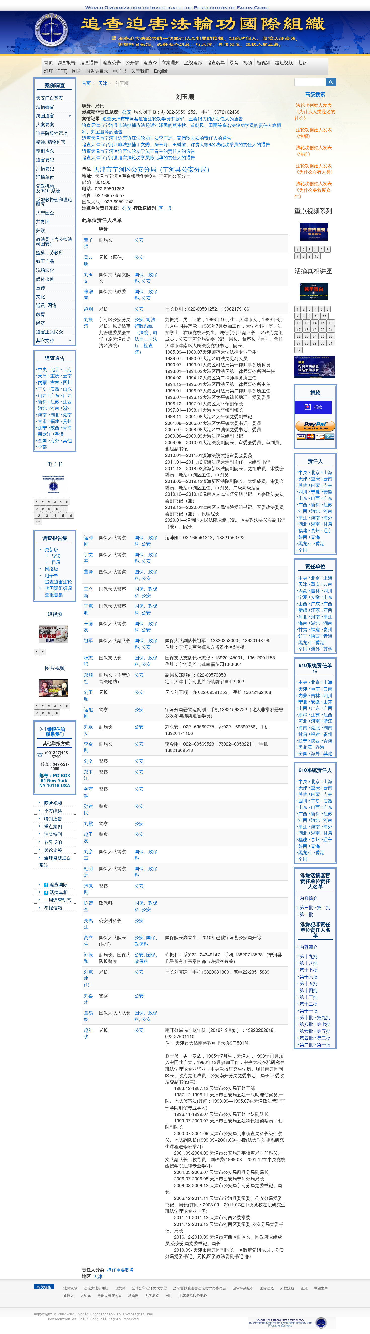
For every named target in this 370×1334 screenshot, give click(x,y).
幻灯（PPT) (56, 70)
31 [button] (331, 343)
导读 (56, 555)
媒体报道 (45, 278)
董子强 (88, 242)
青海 (67, 427)
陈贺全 (88, 905)
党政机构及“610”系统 (48, 188)
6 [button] (67, 501)
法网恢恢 (70, 1287)
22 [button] (299, 336)
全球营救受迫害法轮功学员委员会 (199, 1287)
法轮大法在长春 (109, 1295)
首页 (48, 62)
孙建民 (88, 809)
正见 (304, 1287)
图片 (76, 70)
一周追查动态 (57, 899)
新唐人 (68, 1295)
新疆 (42, 401)
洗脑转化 (45, 269)
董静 (88, 571)
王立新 (88, 591)
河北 (42, 408)
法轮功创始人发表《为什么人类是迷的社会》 (314, 111)
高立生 (88, 940)
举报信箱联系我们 (55, 731)
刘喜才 (88, 998)
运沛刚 (88, 540)
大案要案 (45, 124)
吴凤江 (88, 923)
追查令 (150, 62)
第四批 (306, 1037)
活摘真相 (58, 892)
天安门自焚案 (49, 97)
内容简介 (309, 898)
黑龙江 (44, 434)
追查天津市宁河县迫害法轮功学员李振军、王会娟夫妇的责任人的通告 (172, 118)
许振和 (88, 957)
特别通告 (53, 818)
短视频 (263, 62)
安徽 (54, 388)
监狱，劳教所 (49, 252)
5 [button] (61, 501)
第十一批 (309, 1010)
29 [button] (315, 343)
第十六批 (309, 976)
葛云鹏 (88, 260)
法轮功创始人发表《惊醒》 (313, 132)
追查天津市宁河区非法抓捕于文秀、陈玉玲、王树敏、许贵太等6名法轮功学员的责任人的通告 (176, 144)
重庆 (54, 375)
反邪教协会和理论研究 (54, 201)
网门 (168, 1295)
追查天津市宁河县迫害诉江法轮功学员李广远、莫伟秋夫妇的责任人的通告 (156, 137)
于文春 (88, 557)
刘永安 (88, 729)
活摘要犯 (45, 168)
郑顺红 (88, 677)
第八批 (306, 1024)
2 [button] (43, 501)
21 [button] (331, 329)
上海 (67, 369)
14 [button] (54, 515)
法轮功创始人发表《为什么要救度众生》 (313, 189)
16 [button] (70, 515)
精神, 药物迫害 (51, 141)
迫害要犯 (45, 159)
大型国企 (45, 212)
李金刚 (88, 746)
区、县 (165, 208)
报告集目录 (97, 70)
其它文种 (45, 341)
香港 (59, 434)
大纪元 (85, 1295)
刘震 (88, 823)
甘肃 (42, 420)
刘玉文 (88, 277)
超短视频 (284, 62)
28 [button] (307, 343)
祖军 (88, 640)
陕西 (54, 427)
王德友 (88, 626)
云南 (67, 375)
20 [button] (323, 329)
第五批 (323, 1030)
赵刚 (88, 308)
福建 (54, 420)
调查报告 (66, 62)
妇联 (40, 230)
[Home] (52, 30)
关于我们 (140, 70)
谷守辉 (88, 791)
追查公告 (112, 62)
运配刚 (88, 712)
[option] (55, 481)
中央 (42, 369)
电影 (302, 62)
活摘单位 (45, 177)
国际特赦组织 (242, 1287)
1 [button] (37, 501)
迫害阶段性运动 (52, 133)
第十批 (306, 1017)
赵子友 (88, 837)
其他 (67, 440)
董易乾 (88, 1015)
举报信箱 (53, 907)
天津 (42, 375)
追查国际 (58, 884)
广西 (67, 395)
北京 (54, 369)
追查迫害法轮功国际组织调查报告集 (58, 587)
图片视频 (53, 802)
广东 (54, 395)
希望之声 (321, 1287)
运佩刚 (88, 888)
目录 (56, 562)
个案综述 (53, 810)
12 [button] (38, 515)
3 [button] (49, 501)
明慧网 (120, 1287)
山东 (67, 388)
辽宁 (42, 427)
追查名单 (216, 62)
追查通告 (89, 62)
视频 (247, 62)
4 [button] (55, 501)
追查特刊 (53, 834)
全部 (42, 446)
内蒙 (42, 382)
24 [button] (315, 336)
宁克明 (88, 609)
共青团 (43, 221)
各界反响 (53, 841)
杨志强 (88, 660)
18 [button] (307, 329)
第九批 (323, 1017)
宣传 (40, 287)
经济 (40, 322)
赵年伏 (88, 1033)
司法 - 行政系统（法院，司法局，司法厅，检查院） (146, 335)
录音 (234, 62)
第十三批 (309, 997)
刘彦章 (88, 854)
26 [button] (331, 336)
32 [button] (299, 349)
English (161, 70)
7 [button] (37, 508)
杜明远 (88, 871)
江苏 (54, 401)
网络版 (51, 568)
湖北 (54, 414)
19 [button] (315, 329)
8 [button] (43, 508)
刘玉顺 (88, 695)
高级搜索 (315, 94)
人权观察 (287, 1287)
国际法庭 (267, 1287)
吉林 (54, 382)
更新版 (51, 549)
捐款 (318, 407)
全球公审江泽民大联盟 (149, 1287)
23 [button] (307, 336)
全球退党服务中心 (193, 1295)
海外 (54, 440)
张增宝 (88, 294)
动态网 (133, 1295)
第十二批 (309, 1003)
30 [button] (323, 343)
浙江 (67, 408)
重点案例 (53, 826)
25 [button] (323, 336)
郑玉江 (88, 774)
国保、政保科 (146, 854)
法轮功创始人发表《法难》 (313, 150)
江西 (67, 401)
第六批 (306, 1030)
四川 (67, 382)
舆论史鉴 (53, 849)
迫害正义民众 (49, 331)
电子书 (120, 70)
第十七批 (309, 969)
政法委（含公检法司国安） (54, 241)
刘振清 (88, 322)
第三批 (306, 907)
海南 (42, 414)
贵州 (67, 420)
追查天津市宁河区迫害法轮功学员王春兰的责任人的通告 (138, 150)
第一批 (306, 914)
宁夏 (42, 388)
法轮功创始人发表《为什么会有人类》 (314, 168)
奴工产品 (45, 261)
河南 (54, 408)
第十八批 (309, 963)
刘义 (88, 760)
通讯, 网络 (46, 305)
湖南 (67, 414)
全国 (42, 440)
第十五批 (309, 983)
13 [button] (46, 515)
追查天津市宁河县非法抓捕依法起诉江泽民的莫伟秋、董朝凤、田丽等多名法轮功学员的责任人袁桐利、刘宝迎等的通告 (181, 128)
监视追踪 (193, 62)
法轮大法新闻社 (96, 1287)
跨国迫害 (45, 116)
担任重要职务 (120, 1269)
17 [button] (38, 522)
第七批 (323, 1024)
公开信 (132, 62)
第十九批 (309, 956)
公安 (126, 111)
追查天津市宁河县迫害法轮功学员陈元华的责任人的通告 (138, 157)
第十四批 (309, 990)
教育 (40, 314)
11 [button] (64, 508)
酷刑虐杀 (45, 150)
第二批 (323, 907)
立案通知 (171, 62)
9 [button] (49, 508)
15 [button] (62, 515)
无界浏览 (152, 1295)
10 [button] (56, 508)
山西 (42, 395)
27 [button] (299, 343)
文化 (40, 296)
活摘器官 (45, 106)
